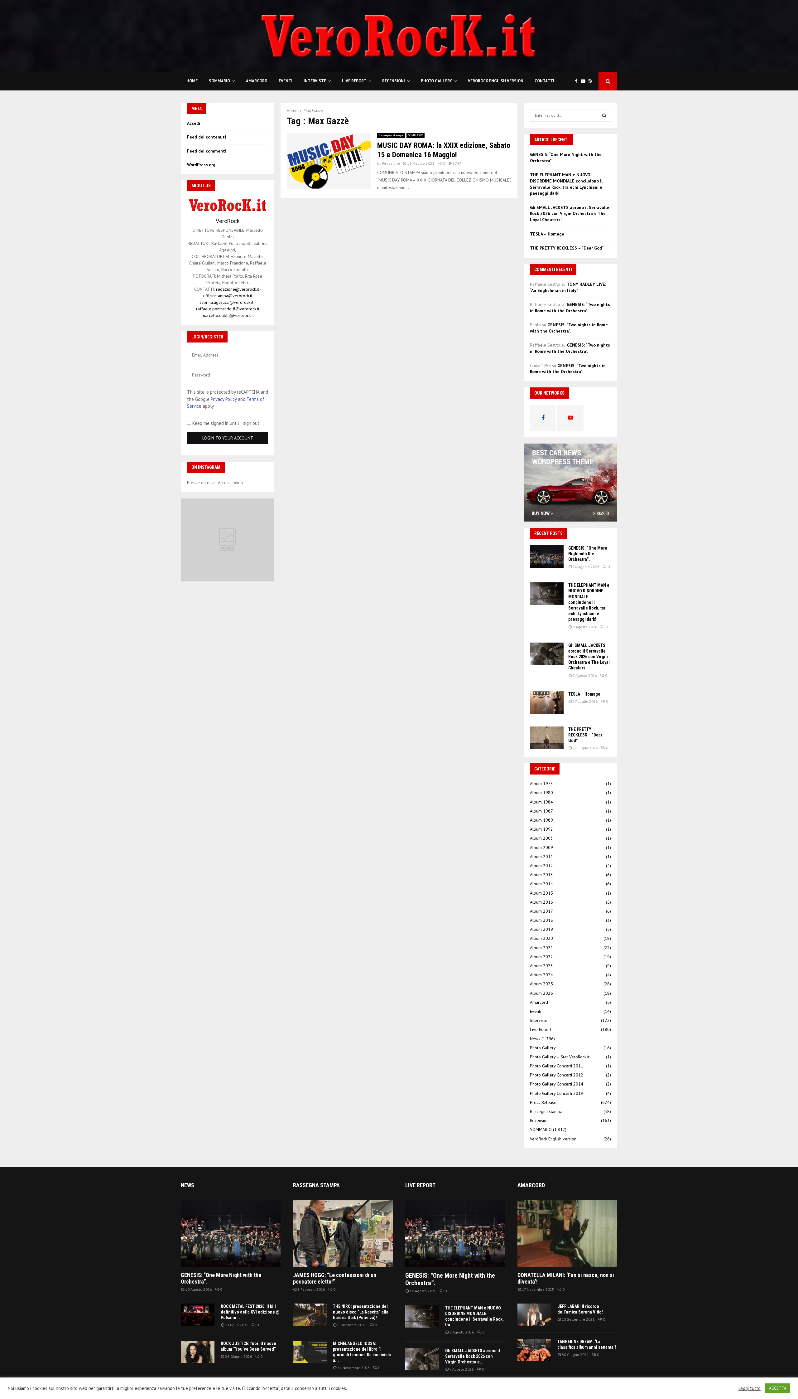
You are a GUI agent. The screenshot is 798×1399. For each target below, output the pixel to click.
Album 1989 (541, 820)
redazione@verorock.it (237, 289)
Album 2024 (541, 975)
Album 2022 (541, 956)
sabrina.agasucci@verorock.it (226, 302)
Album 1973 (541, 783)
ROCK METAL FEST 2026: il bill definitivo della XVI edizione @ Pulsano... (250, 1312)
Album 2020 (541, 938)
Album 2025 (541, 984)
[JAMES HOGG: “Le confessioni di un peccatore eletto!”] (343, 1233)
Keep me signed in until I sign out (225, 423)
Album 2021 (541, 947)
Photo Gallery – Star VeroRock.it (559, 1057)
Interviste (315, 81)
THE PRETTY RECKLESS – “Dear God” (567, 248)
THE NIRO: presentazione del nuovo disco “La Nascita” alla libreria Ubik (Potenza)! (360, 1312)
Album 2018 (541, 920)
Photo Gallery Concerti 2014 (556, 1084)
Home (192, 81)
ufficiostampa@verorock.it (227, 296)
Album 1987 (541, 811)
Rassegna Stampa (316, 1185)
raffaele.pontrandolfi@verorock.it (227, 309)
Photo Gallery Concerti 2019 (556, 1093)
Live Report (354, 81)
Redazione (391, 163)
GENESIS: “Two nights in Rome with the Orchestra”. (570, 307)
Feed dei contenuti (206, 137)
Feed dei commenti (206, 151)
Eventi (285, 81)
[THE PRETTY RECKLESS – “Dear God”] (547, 737)
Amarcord (256, 81)
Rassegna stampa (391, 135)
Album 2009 (541, 847)
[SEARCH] (604, 115)
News (535, 1039)
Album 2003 (541, 838)
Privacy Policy (224, 399)
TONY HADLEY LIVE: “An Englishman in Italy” (568, 287)
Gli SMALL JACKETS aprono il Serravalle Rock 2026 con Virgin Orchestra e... (472, 1356)
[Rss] (592, 81)
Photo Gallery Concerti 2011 (556, 1066)
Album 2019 (541, 929)
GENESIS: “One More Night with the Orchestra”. (587, 554)
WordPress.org (201, 165)
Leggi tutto (749, 1388)
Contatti (544, 81)
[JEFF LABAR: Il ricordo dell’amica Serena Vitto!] (534, 1315)
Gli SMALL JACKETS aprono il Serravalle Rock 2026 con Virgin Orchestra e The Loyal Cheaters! (569, 213)
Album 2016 (541, 902)
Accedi (193, 123)
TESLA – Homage (547, 234)
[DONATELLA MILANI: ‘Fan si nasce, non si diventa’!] (567, 1233)
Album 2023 (541, 966)
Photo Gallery (436, 81)
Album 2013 (541, 874)
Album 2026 (541, 993)
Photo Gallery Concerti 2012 (556, 1075)
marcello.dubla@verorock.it (228, 315)
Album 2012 (541, 865)
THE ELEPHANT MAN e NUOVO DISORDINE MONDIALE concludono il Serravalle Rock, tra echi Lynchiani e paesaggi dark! (566, 184)
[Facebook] (578, 81)
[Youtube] (585, 81)
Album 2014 (541, 884)
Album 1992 (541, 829)
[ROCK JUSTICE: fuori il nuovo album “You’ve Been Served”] (197, 1352)
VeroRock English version (495, 81)
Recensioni (393, 81)
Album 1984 (541, 802)
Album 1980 (541, 792)
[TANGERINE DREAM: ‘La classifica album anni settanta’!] (534, 1350)
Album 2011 (541, 856)
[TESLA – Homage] (547, 702)
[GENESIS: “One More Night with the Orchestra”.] (547, 556)
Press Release (543, 1102)
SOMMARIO (219, 81)
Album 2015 (541, 893)
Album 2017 (541, 911)
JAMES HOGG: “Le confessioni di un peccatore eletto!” (334, 1278)
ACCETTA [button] (777, 1388)
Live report (420, 1185)
